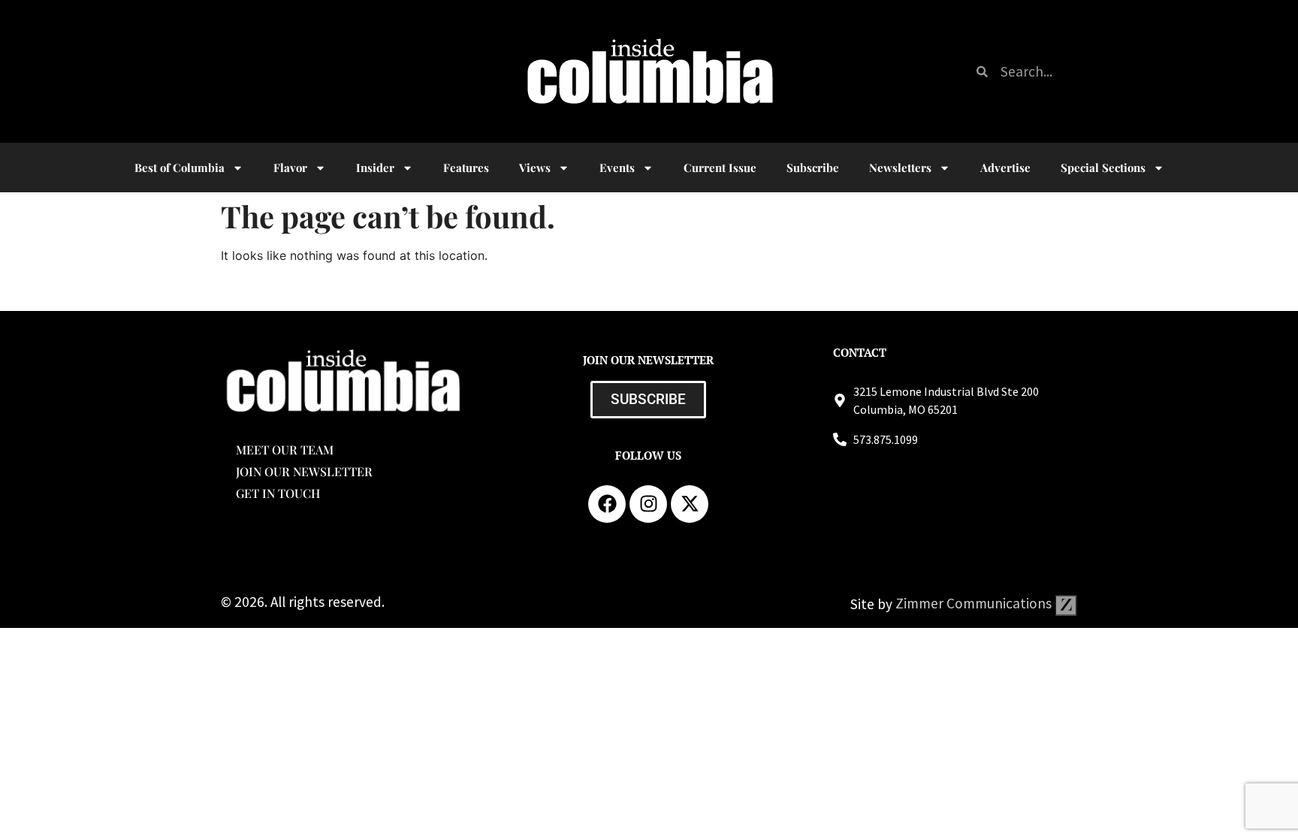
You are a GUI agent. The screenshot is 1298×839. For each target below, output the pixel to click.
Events (617, 167)
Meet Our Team (285, 449)
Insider (375, 167)
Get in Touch (278, 493)
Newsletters (900, 167)
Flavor (290, 167)
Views (535, 167)
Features (466, 167)
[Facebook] (607, 504)
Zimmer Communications (975, 603)
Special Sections (1103, 167)
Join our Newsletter (304, 471)
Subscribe (812, 167)
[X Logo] (689, 504)
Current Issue (720, 167)
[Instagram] (648, 504)
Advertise (1005, 167)
